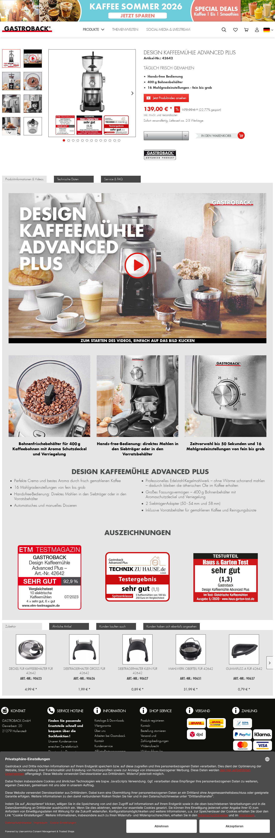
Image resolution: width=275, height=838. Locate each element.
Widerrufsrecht (150, 746)
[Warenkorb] (246, 30)
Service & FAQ (113, 179)
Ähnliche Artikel (62, 626)
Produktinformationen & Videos (24, 179)
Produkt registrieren (152, 720)
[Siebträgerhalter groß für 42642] (84, 649)
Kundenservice (104, 746)
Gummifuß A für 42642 (244, 669)
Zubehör (10, 626)
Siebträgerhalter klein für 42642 (137, 671)
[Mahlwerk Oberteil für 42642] (190, 649)
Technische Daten (68, 179)
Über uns (100, 731)
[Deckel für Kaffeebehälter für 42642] (30, 649)
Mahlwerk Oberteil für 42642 (190, 669)
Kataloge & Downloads (109, 720)
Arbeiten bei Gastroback (110, 736)
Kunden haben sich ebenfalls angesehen (172, 626)
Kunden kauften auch (112, 626)
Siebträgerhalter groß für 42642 (84, 671)
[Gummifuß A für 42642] (244, 649)
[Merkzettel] (235, 30)
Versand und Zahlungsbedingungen (155, 738)
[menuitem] (93, 31)
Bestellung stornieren (153, 731)
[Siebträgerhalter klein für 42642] (137, 649)
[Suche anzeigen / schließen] (224, 29)
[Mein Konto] (257, 30)
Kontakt (99, 741)
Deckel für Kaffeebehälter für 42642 (31, 671)
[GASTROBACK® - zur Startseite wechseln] (27, 29)
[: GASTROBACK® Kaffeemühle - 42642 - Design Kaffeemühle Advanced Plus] (11, 58)
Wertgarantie (103, 726)
